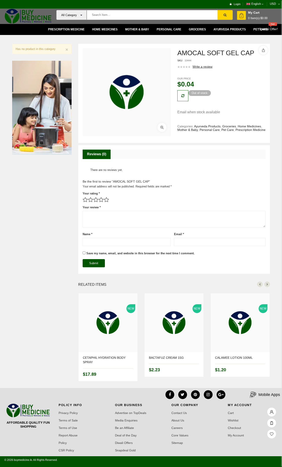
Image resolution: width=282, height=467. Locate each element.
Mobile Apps (269, 394)
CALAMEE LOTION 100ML (234, 357)
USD (273, 3)
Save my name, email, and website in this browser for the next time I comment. (140, 253)
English (256, 3)
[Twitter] (182, 394)
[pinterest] (195, 394)
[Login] (271, 411)
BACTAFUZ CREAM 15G (166, 357)
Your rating (91, 193)
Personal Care (210, 130)
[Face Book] (169, 394)
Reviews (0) (96, 154)
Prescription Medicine (250, 130)
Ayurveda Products (207, 126)
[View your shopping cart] (241, 15)
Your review (92, 207)
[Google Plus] (221, 394)
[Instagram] (208, 394)
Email (179, 234)
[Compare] (182, 95)
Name (87, 234)
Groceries (229, 126)
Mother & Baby (187, 130)
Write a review (202, 66)
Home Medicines (249, 126)
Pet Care (227, 130)
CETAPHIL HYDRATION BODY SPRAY (104, 360)
